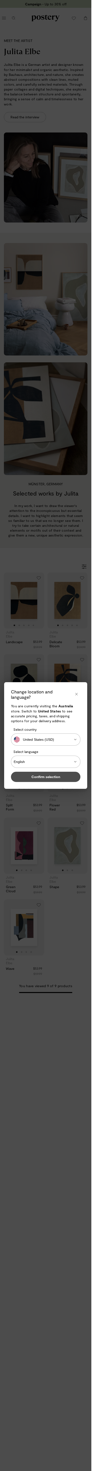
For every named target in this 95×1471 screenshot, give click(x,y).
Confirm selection (45, 777)
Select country (25, 729)
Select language (25, 752)
